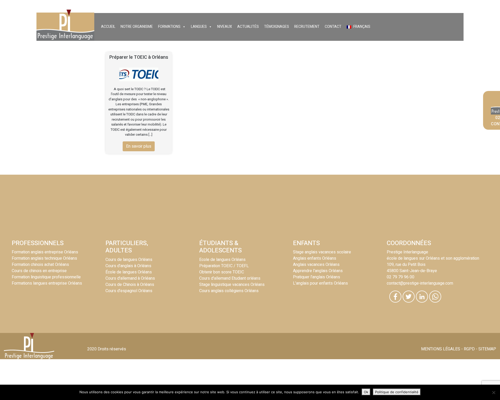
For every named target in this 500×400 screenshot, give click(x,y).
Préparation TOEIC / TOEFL (224, 266)
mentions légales (440, 349)
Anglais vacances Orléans (316, 264)
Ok (366, 392)
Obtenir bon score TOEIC (221, 272)
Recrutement (307, 26)
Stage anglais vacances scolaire (322, 252)
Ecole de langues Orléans (222, 260)
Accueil (108, 26)
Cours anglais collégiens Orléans (229, 291)
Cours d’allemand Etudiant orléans (229, 278)
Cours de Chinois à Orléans (129, 284)
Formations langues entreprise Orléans (47, 283)
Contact (333, 26)
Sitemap (487, 349)
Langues (199, 26)
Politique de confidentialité (396, 392)
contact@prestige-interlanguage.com (420, 283)
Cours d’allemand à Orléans (130, 278)
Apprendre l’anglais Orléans (318, 271)
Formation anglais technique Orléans (44, 258)
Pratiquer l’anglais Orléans (316, 277)
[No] (493, 392)
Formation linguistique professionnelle (46, 277)
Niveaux (224, 26)
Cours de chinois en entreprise (39, 271)
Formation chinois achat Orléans (40, 264)
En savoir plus (138, 146)
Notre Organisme (137, 26)
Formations (169, 26)
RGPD (469, 349)
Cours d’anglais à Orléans (128, 266)
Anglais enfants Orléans (314, 258)
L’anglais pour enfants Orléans (320, 283)
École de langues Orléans (128, 272)
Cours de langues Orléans (128, 260)
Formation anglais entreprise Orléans (45, 252)
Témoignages (276, 26)
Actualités (248, 26)
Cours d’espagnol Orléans (128, 291)
